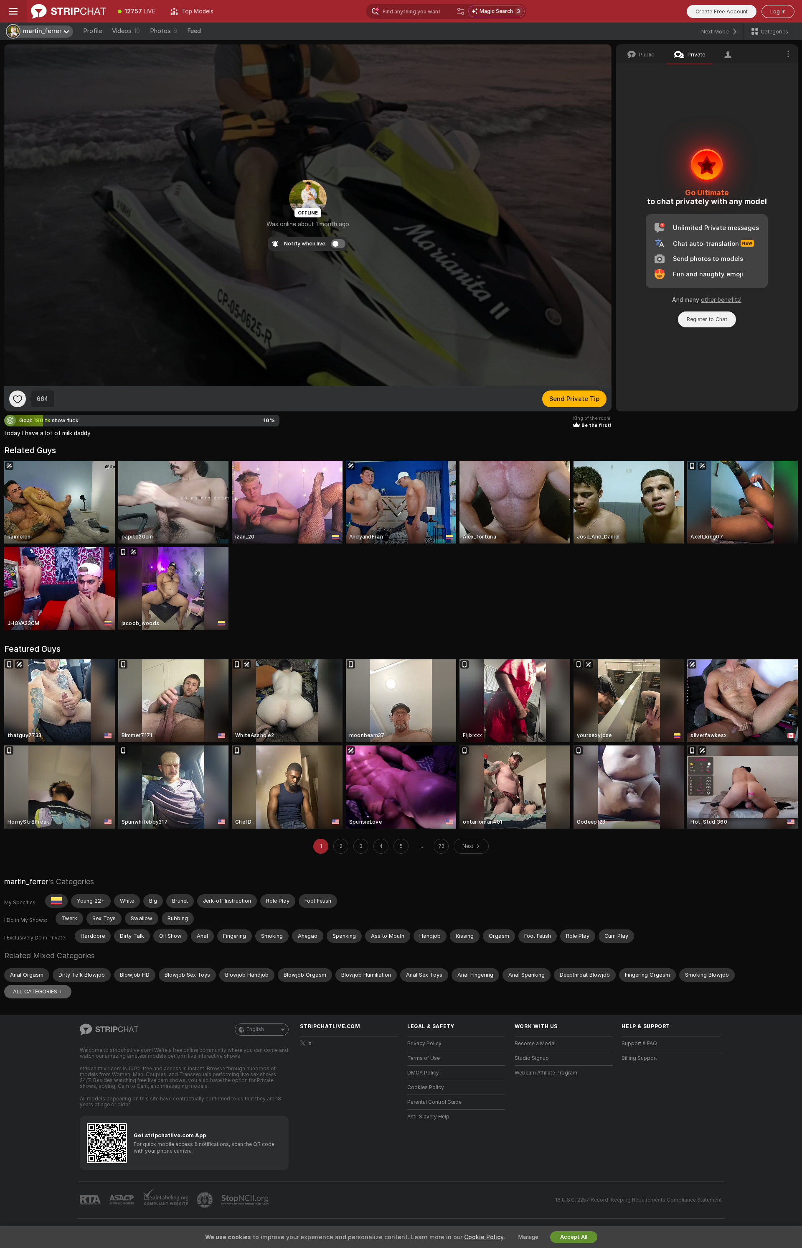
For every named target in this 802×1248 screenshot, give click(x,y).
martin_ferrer (26, 881)
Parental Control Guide (434, 1102)
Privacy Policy (424, 1043)
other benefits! (721, 299)
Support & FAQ (639, 1043)
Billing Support (639, 1058)
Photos (163, 31)
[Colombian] (56, 901)
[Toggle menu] (13, 11)
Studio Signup (532, 1058)
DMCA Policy (423, 1073)
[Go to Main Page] (68, 11)
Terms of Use (423, 1058)
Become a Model (535, 1043)
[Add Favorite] (17, 398)
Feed (194, 31)
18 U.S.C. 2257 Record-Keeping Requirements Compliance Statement (638, 1200)
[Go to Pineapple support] (205, 1200)
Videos (126, 31)
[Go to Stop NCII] (245, 1200)
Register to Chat (707, 319)
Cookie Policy (483, 1237)
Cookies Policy (425, 1087)
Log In (778, 11)
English (255, 1029)
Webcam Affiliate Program (546, 1073)
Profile (92, 31)
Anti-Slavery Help (428, 1117)
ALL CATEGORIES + (38, 991)
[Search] (461, 11)
